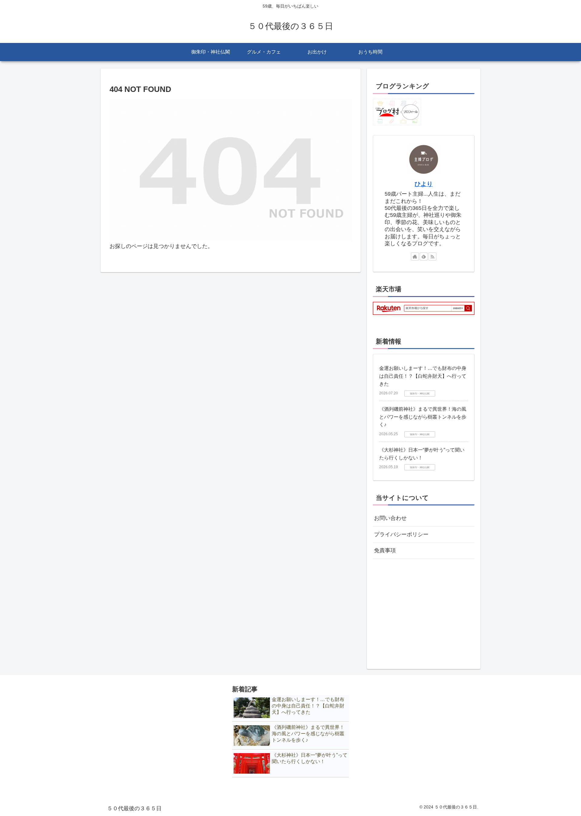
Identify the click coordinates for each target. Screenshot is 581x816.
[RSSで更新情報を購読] (432, 256)
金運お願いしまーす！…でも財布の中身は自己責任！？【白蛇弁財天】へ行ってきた (422, 376)
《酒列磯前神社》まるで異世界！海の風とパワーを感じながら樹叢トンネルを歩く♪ (422, 416)
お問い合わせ (390, 518)
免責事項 (385, 550)
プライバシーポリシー (401, 534)
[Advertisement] (423, 611)
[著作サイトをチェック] (415, 256)
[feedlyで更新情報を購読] (424, 256)
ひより (424, 184)
